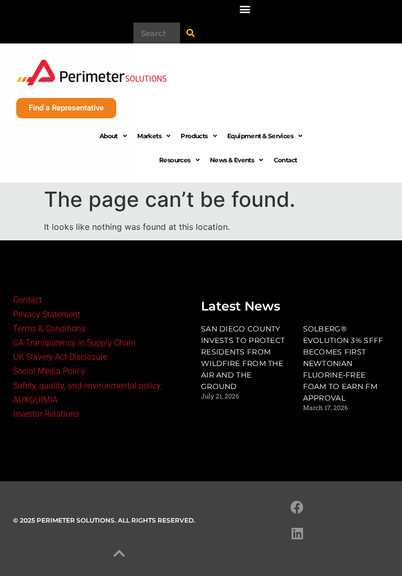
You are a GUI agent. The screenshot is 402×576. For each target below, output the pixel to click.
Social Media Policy (49, 371)
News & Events (232, 160)
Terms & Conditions (49, 329)
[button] (244, 8)
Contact (285, 160)
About (108, 136)
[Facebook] (297, 507)
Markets (149, 136)
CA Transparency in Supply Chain (74, 343)
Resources (175, 160)
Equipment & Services (260, 136)
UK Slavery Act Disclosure (60, 357)
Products (194, 136)
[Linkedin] (297, 533)
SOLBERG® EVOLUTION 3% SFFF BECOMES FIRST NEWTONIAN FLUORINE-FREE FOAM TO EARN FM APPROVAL (343, 363)
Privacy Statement (46, 314)
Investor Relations (46, 414)
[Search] (190, 33)
